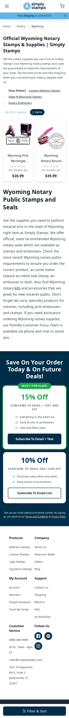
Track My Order (19, 609)
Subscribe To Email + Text (34, 439)
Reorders (15, 595)
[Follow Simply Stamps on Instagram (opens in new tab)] (38, 646)
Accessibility (42, 617)
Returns (39, 602)
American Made (44, 554)
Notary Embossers (20, 103)
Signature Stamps (20, 569)
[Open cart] (62, 6)
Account (14, 587)
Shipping (40, 595)
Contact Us (41, 587)
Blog (37, 569)
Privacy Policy (58, 516)
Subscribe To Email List (34, 493)
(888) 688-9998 (18, 640)
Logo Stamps (17, 561)
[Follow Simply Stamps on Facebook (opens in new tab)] (38, 636)
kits (18, 288)
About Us (40, 547)
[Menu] (7, 6)
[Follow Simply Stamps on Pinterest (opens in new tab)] (48, 636)
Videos (38, 561)
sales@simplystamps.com (25, 660)
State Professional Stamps (25, 97)
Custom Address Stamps (44, 90)
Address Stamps (19, 547)
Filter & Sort (37, 711)
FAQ (37, 609)
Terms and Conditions (36, 516)
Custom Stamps (19, 554)
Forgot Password (19, 602)
